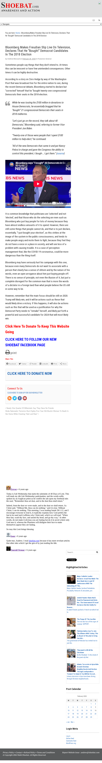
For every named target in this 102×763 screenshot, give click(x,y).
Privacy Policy (8, 752)
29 (91, 717)
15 (91, 710)
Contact (19, 752)
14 (86, 710)
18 (73, 714)
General (48, 59)
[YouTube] (25, 398)
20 (82, 714)
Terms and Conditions (46, 752)
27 (82, 717)
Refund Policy (29, 752)
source (60, 153)
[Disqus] (38, 449)
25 (73, 717)
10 (68, 710)
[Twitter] (14, 398)
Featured (41, 59)
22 (91, 714)
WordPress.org (71, 743)
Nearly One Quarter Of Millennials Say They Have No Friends (30, 408)
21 (86, 714)
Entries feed (70, 738)
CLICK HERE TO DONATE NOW (29, 373)
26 (77, 717)
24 (68, 717)
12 (77, 710)
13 (82, 710)
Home (18, 33)
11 (73, 710)
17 (68, 714)
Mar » (72, 722)
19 (77, 714)
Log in (68, 736)
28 (86, 717)
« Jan (68, 722)
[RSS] (9, 398)
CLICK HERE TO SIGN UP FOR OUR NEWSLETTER (24, 393)
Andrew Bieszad (13, 59)
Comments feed (71, 741)
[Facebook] (20, 398)
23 (95, 714)
